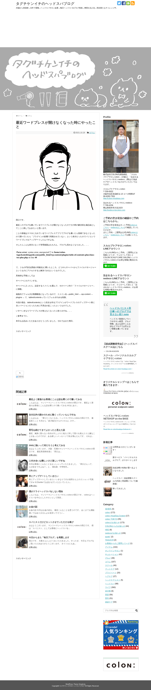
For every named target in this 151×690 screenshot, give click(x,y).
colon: (107, 512)
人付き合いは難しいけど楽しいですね (47, 461)
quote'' (108, 537)
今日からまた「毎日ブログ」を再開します (49, 537)
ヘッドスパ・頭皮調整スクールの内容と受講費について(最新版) (125, 481)
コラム (92, 133)
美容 (107, 595)
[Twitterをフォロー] (119, 4)
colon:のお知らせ (112, 523)
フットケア (110, 569)
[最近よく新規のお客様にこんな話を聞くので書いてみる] (22, 404)
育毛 (107, 598)
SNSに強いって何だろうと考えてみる (47, 445)
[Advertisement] (75, 29)
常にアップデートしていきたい (44, 476)
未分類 (108, 591)
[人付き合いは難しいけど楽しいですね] (22, 465)
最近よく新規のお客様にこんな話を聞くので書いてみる (55, 399)
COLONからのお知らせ (115, 526)
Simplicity (82, 684)
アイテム (109, 547)
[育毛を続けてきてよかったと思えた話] (22, 435)
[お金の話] (22, 511)
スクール (109, 565)
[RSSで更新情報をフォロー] (132, 4)
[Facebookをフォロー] (124, 4)
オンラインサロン (112, 551)
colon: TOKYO (111, 519)
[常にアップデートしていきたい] (22, 481)
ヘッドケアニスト (112, 580)
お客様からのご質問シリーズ (117, 543)
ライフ (108, 587)
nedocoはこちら (118, 227)
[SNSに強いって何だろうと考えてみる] (22, 450)
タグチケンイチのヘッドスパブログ (45, 4)
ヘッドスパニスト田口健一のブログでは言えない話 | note (120, 311)
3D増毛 (108, 509)
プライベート (110, 573)
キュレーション (111, 554)
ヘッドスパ (110, 584)
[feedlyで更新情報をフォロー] (128, 4)
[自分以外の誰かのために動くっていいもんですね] (22, 419)
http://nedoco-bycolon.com (114, 210)
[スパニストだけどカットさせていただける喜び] (22, 527)
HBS (107, 530)
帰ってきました (119, 489)
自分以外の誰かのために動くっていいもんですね (52, 414)
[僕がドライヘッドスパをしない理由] (22, 496)
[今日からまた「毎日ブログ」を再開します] (22, 542)
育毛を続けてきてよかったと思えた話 (47, 430)
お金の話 (33, 507)
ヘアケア (109, 576)
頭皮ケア (109, 602)
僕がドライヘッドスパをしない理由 (46, 491)
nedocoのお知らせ (113, 533)
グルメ (108, 558)
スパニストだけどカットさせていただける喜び (51, 522)
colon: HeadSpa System (115, 516)
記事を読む (33, 409)
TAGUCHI (109, 540)
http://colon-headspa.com (113, 198)
